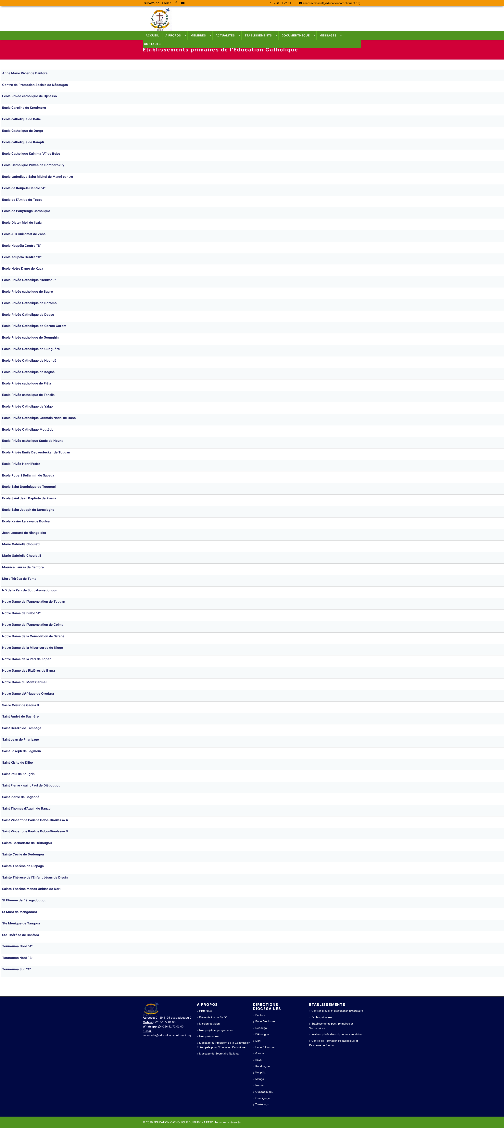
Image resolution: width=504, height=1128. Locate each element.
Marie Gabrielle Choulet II (21, 555)
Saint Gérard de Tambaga (21, 728)
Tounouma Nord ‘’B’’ (17, 958)
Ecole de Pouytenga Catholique (26, 211)
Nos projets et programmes (216, 1030)
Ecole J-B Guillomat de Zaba (23, 234)
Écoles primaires (321, 1017)
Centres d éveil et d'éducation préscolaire (337, 1010)
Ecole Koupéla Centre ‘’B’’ (22, 246)
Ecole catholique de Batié (21, 119)
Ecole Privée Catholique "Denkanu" (29, 280)
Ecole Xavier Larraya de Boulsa (26, 521)
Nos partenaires (209, 1036)
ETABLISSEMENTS (258, 35)
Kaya (258, 1059)
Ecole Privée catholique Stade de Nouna (32, 441)
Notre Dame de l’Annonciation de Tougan (33, 601)
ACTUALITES (225, 35)
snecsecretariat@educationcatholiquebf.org (331, 3)
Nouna (259, 1085)
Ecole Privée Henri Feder (21, 464)
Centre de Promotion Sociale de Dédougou (35, 85)
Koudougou (262, 1066)
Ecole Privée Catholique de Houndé (29, 360)
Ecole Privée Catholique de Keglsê (28, 372)
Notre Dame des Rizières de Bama (28, 670)
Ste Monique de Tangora (21, 923)
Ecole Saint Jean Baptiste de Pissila (29, 498)
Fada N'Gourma (265, 1047)
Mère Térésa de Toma (19, 579)
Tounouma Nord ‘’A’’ (17, 946)
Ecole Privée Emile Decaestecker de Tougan (36, 452)
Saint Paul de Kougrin (18, 774)
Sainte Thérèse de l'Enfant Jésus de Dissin (35, 877)
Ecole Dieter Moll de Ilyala (22, 222)
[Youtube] (182, 3)
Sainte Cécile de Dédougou (23, 854)
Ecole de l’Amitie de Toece (22, 200)
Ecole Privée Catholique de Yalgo (27, 406)
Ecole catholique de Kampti (23, 142)
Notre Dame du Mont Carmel (24, 682)
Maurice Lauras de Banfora (23, 567)
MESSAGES (328, 35)
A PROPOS (173, 35)
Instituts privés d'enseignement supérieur (337, 1034)
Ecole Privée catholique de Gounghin (30, 337)
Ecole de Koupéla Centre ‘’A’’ (24, 188)
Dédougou (261, 1027)
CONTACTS (152, 44)
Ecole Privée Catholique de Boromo (29, 303)
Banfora (260, 1015)
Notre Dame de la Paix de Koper (26, 659)
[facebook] (176, 3)
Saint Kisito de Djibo (17, 762)
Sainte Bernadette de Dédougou (27, 843)
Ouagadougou (264, 1091)
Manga (259, 1079)
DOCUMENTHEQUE (296, 35)
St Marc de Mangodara (19, 912)
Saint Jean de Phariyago (20, 739)
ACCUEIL (152, 35)
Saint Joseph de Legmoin (21, 751)
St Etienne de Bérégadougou (24, 900)
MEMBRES (198, 35)
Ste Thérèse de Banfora (20, 935)
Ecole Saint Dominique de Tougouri (29, 487)
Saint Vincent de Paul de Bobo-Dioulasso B (35, 831)
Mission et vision (209, 1023)
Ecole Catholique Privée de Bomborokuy (33, 165)
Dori (257, 1040)
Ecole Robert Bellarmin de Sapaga (28, 475)
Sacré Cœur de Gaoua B (20, 705)
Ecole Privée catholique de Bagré (27, 291)
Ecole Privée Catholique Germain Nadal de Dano (39, 418)
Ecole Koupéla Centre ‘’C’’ (22, 257)
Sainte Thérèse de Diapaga (23, 866)
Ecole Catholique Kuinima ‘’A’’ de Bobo (31, 153)
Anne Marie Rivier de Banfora (24, 73)
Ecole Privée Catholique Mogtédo (28, 429)
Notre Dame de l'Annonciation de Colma (32, 624)
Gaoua (259, 1053)
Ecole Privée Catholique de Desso (28, 314)
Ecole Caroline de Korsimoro (24, 108)
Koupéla (260, 1072)
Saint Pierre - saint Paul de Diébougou (31, 785)
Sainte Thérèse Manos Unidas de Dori (31, 889)
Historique (205, 1010)
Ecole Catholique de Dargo (22, 131)
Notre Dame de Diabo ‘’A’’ (21, 613)
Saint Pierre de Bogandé (20, 797)
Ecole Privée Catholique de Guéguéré (31, 349)
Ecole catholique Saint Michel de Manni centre (37, 177)
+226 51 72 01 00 (283, 3)
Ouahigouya (263, 1098)
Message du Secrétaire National (219, 1053)
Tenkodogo (262, 1104)
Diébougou (262, 1034)
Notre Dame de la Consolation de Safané (33, 636)
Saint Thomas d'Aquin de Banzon (27, 808)
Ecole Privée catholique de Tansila (28, 395)
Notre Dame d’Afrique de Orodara (28, 693)
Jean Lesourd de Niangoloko (24, 533)
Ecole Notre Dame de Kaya (22, 268)
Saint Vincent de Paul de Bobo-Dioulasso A (35, 820)
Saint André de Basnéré (20, 716)
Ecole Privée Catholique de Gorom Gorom (34, 326)
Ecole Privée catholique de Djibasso (29, 96)
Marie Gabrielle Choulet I (21, 544)
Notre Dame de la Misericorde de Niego (32, 648)
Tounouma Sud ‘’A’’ (16, 969)
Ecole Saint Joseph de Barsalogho (28, 510)
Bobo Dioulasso (265, 1021)
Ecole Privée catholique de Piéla (26, 383)
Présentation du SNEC (213, 1017)
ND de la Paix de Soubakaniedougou (29, 590)
